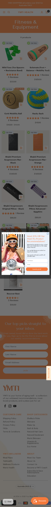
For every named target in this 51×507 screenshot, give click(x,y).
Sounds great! (36, 269)
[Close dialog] (48, 234)
